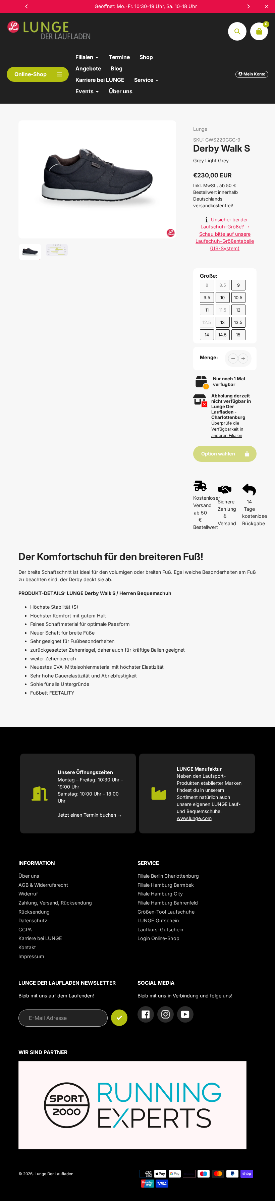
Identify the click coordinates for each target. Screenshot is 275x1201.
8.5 (222, 285)
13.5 (238, 322)
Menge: (209, 357)
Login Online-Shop (158, 938)
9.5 (207, 297)
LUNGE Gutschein (158, 920)
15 (238, 334)
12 (238, 310)
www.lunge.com (194, 818)
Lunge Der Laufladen (54, 1173)
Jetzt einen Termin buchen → (90, 815)
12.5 (207, 322)
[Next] (248, 6)
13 (222, 322)
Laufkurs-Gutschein (160, 929)
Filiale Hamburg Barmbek (166, 885)
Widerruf (28, 893)
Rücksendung (34, 912)
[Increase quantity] (243, 358)
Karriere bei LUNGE (40, 938)
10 (222, 297)
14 (207, 334)
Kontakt (27, 947)
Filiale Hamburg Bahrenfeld (168, 903)
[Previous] (26, 6)
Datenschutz (32, 920)
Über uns (28, 876)
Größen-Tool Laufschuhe (166, 912)
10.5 (238, 297)
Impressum (31, 956)
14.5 (222, 334)
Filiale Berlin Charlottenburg (168, 876)
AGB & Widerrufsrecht (43, 885)
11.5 (222, 310)
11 (207, 310)
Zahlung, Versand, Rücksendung (55, 903)
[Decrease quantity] (233, 358)
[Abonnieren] (119, 1017)
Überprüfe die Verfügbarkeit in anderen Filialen (227, 429)
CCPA (25, 929)
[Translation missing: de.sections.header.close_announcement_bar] (266, 6)
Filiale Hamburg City (160, 893)
